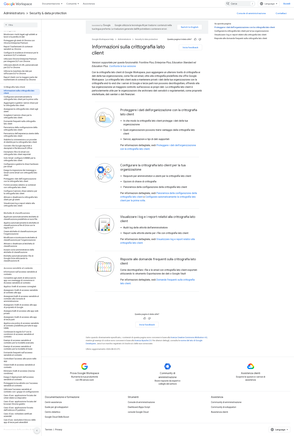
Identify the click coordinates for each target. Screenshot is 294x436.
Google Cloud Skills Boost (57, 417)
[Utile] (195, 39)
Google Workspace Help (103, 39)
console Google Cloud (138, 412)
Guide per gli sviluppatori (56, 407)
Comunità (71, 3)
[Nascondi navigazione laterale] (37, 430)
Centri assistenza (53, 402)
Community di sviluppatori (223, 407)
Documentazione (51, 3)
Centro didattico (52, 412)
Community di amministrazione (226, 402)
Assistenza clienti (219, 412)
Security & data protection (48, 13)
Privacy (58, 429)
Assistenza (89, 3)
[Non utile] (200, 39)
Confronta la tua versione (122, 66)
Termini (48, 429)
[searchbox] (21, 24)
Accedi (286, 3)
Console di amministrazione (251, 13)
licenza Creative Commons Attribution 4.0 (189, 337)
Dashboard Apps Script (139, 407)
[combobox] (240, 3)
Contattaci (281, 13)
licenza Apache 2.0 (143, 340)
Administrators (14, 13)
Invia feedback (190, 47)
